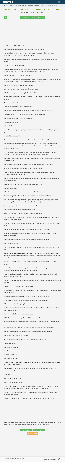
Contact (46, 459)
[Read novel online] (10, 2)
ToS (50, 459)
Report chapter (33, 433)
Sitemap (54, 459)
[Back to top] (59, 459)
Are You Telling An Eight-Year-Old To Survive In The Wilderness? (32, 10)
